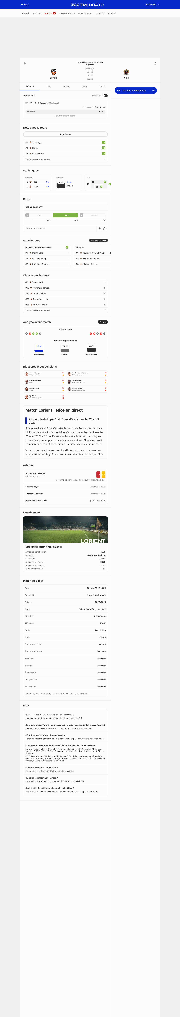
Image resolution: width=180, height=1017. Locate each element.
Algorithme (65, 134)
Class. (102, 86)
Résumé (30, 86)
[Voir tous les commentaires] (99, 229)
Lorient (89, 454)
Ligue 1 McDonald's (96, 595)
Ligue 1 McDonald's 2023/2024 (90, 62)
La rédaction (34, 693)
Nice (100, 454)
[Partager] (155, 63)
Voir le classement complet (37, 159)
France (102, 637)
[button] (25, 4)
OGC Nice (101, 651)
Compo (66, 86)
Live (48, 86)
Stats (84, 86)
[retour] (24, 63)
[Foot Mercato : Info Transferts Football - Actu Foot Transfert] (87, 4)
